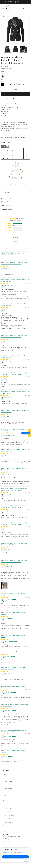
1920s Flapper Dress (8, 822)
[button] (3, 8)
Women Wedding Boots (8, 819)
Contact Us (5, 795)
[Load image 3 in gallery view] (23, 49)
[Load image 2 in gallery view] (15, 49)
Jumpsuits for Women (8, 812)
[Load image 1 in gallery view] (7, 49)
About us (5, 774)
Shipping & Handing (8, 781)
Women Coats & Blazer (8, 805)
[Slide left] (1, 49)
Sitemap (5, 825)
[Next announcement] (28, 2)
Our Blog (5, 778)
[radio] (2, 76)
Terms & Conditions (7, 788)
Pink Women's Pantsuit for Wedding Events (15, 652)
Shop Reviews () (19, 253)
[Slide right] (29, 49)
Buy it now (15, 94)
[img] (15, 218)
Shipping (2, 68)
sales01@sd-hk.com (8, 843)
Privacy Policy (6, 792)
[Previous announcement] (2, 2)
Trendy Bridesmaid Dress (9, 815)
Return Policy (6, 785)
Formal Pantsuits (7, 808)
